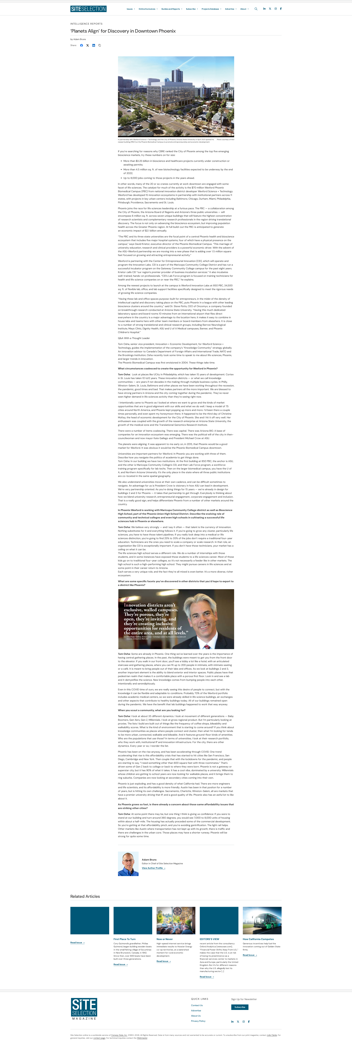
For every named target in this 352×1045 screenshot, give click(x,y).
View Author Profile (152, 868)
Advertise (229, 9)
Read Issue (76, 942)
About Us (196, 1015)
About (243, 9)
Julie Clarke (272, 1035)
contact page (99, 1038)
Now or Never (165, 939)
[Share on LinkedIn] (93, 45)
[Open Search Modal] (256, 9)
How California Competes (258, 939)
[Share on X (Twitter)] (87, 45)
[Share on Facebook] (81, 45)
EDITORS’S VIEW (209, 939)
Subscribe (191, 9)
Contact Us (197, 1005)
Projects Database (210, 9)
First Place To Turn (125, 939)
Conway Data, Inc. (119, 1035)
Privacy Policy (198, 1021)
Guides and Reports (170, 9)
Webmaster (142, 1038)
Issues (130, 9)
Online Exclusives (147, 9)
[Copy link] (99, 45)
